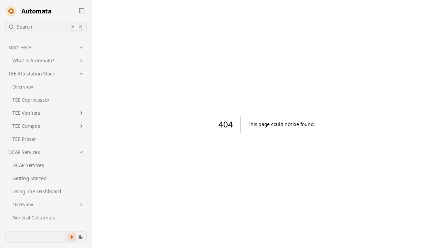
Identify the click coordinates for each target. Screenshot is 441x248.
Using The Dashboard (36, 191)
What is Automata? (33, 60)
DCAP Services (24, 152)
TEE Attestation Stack (31, 73)
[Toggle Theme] (75, 236)
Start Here (19, 47)
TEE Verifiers (26, 113)
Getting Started (29, 178)
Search (49, 26)
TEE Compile (26, 126)
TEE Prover (24, 139)
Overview (22, 86)
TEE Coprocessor (30, 99)
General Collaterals (33, 217)
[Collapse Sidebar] (81, 11)
